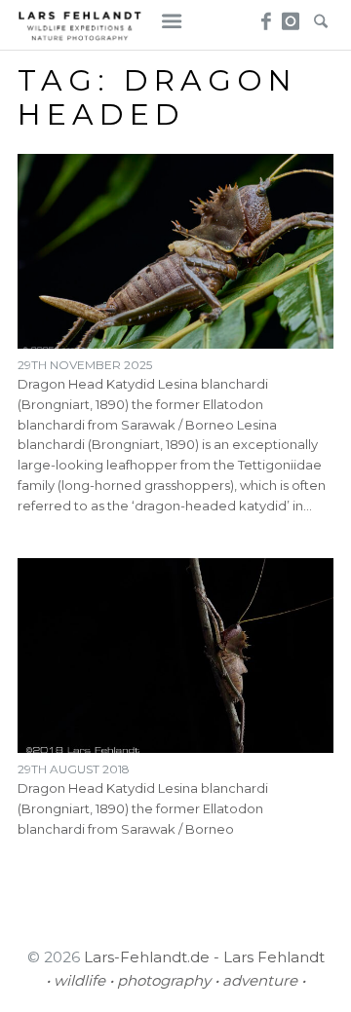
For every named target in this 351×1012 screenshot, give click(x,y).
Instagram (291, 15)
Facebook (264, 15)
